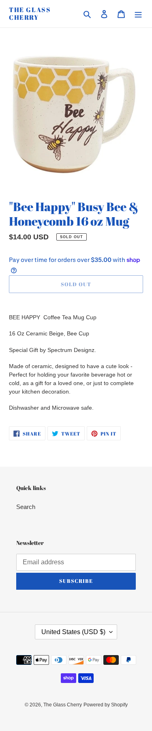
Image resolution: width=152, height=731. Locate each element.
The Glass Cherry (30, 13)
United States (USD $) (73, 631)
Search (25, 506)
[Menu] (138, 14)
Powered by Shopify (105, 705)
